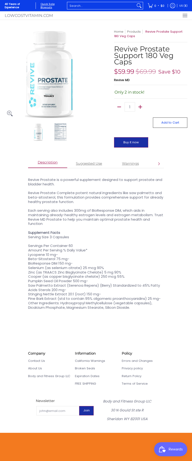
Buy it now (131, 142)
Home (118, 31)
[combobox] (101, 5)
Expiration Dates (87, 376)
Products (134, 31)
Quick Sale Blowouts (48, 5)
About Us (35, 368)
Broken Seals (85, 368)
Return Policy (131, 376)
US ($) (183, 6)
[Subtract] (119, 106)
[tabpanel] (96, 241)
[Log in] (172, 5)
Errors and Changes (137, 361)
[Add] (140, 106)
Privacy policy (132, 368)
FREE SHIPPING (85, 383)
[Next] (90, 74)
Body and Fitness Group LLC (49, 376)
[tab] (47, 164)
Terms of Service (135, 383)
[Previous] (8, 74)
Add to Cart (170, 122)
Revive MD (122, 80)
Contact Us (36, 361)
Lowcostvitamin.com (29, 15)
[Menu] (184, 15)
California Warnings (90, 361)
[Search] (139, 5)
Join (86, 410)
